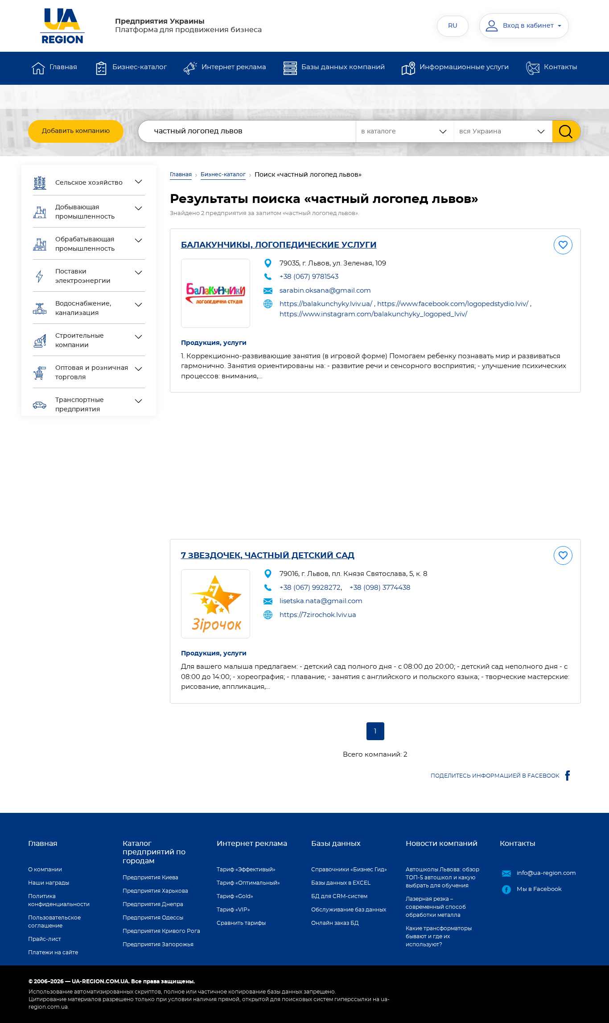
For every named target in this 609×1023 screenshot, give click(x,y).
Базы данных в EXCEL (340, 883)
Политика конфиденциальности (59, 900)
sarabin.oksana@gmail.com (325, 290)
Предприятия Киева (150, 877)
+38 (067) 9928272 (310, 587)
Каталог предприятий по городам (154, 852)
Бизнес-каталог (139, 67)
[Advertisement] (375, 465)
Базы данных (336, 843)
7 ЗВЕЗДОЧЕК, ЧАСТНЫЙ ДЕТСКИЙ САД (267, 556)
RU (452, 26)
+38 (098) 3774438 (380, 587)
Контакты (560, 67)
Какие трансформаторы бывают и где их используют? (439, 936)
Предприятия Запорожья (158, 944)
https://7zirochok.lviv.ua (318, 615)
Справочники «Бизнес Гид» (349, 869)
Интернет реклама (234, 67)
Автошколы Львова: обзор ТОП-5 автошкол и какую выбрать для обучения (442, 877)
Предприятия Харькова (155, 891)
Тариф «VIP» (233, 909)
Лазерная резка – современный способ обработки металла (436, 907)
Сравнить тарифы (241, 923)
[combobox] (503, 131)
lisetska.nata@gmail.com (321, 601)
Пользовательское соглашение (54, 921)
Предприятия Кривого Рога (161, 931)
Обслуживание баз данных (348, 909)
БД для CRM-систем (339, 896)
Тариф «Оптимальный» (248, 883)
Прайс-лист (44, 939)
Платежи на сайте (53, 952)
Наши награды (48, 883)
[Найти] (566, 131)
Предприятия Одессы (153, 917)
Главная (63, 67)
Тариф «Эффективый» (246, 869)
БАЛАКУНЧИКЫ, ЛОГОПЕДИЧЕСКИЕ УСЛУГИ (279, 245)
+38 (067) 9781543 (309, 276)
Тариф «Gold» (235, 896)
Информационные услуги (464, 67)
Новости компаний (441, 843)
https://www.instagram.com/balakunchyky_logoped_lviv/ (373, 314)
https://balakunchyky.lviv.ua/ (326, 304)
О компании (45, 869)
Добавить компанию (76, 131)
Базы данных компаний (343, 67)
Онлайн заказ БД (335, 923)
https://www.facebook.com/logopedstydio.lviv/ (452, 304)
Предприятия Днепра (153, 904)
